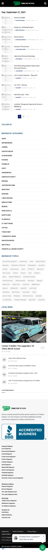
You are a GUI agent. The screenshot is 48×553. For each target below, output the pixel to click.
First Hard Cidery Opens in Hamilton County (22, 366)
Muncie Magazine (7, 489)
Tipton (4, 228)
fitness (23, 273)
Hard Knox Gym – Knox (21, 94)
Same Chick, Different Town (17, 358)
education (40, 269)
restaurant (26, 292)
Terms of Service (18, 531)
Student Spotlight (20, 300)
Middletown (7, 202)
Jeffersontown (8, 185)
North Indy (6, 215)
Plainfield (6, 219)
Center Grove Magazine (9, 456)
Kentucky (6, 189)
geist (4, 277)
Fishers (5, 160)
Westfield (6, 245)
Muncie (4, 206)
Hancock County (9, 177)
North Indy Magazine (8, 470)
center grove (14, 269)
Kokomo (5, 194)
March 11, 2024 (27, 78)
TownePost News (9, 236)
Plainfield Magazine (7, 472)
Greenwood (6, 172)
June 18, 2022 (30, 20)
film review (6, 273)
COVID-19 (31, 269)
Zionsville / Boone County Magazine (12, 478)
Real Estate (16, 292)
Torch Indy (6, 232)
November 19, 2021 (30, 71)
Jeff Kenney (19, 59)
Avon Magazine (6, 448)
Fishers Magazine (7, 459)
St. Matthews (7, 223)
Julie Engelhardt (21, 49)
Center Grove (7, 151)
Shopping (17, 296)
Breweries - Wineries (18, 265)
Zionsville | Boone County (12, 249)
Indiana (5, 181)
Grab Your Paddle (19, 18)
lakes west (16, 284)
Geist (4, 168)
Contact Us (5, 510)
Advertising (5, 512)
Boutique (6, 265)
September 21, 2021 (33, 39)
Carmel (5, 147)
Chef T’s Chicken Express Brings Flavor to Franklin (24, 381)
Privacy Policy (31, 531)
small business (28, 296)
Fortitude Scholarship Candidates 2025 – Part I (23, 373)
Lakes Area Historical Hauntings (24, 56)
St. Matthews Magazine (9, 506)
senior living (7, 296)
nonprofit (24, 288)
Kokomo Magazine (7, 486)
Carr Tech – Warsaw (20, 85)
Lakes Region (7, 198)
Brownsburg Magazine (8, 451)
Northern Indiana (8, 484)
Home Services (8, 280)
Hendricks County (29, 277)
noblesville (14, 288)
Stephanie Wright (21, 39)
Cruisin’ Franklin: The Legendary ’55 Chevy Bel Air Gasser (18, 347)
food (29, 273)
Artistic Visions (19, 37)
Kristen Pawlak (20, 30)
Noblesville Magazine (8, 467)
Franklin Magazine (7, 462)
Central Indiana (7, 446)
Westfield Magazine (7, 475)
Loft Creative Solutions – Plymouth (25, 75)
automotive (23, 261)
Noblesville (7, 211)
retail (34, 292)
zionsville (41, 300)
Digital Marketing (7, 515)
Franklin (5, 164)
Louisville (26, 284)
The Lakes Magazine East (9, 492)
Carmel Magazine (7, 454)
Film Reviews (7, 155)
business (42, 265)
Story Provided (20, 20)
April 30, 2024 (31, 30)
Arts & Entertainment (10, 261)
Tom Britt (18, 78)
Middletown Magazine (8, 503)
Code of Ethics (6, 534)
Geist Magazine (6, 464)
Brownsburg (7, 143)
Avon (4, 138)
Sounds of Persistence (21, 46)
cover (23, 269)
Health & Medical (14, 277)
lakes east (6, 284)
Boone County (40, 261)
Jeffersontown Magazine (9, 500)
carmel (5, 269)
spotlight (39, 296)
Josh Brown (19, 71)
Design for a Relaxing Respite (23, 27)
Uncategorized (8, 240)
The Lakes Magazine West (9, 494)
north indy (32, 288)
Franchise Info (6, 517)
